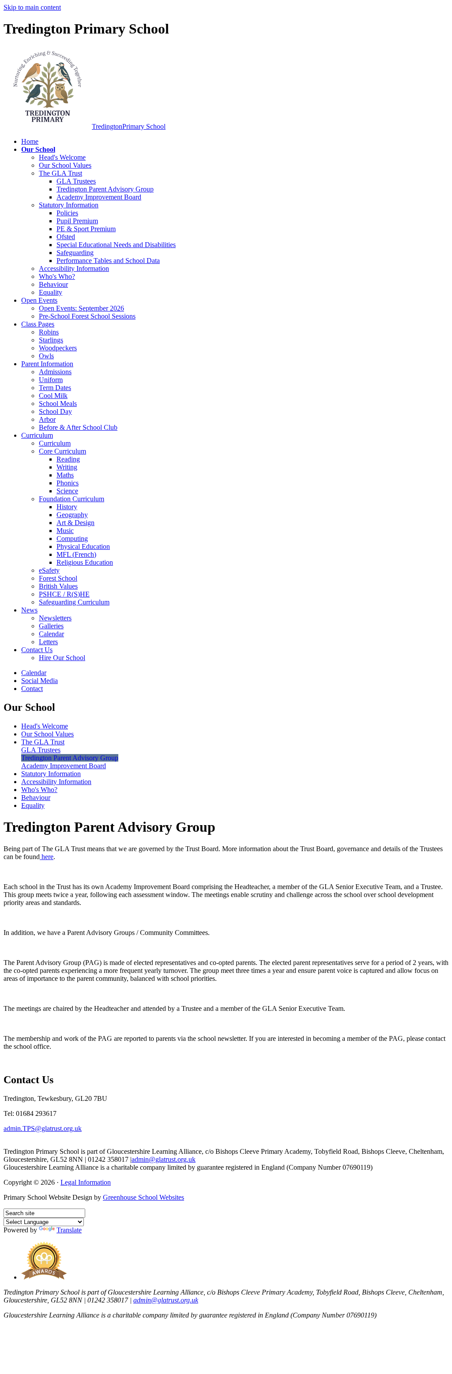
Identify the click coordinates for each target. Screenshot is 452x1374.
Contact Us (37, 649)
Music (65, 530)
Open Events (39, 300)
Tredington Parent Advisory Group (105, 189)
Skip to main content (32, 7)
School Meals (58, 403)
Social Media (39, 680)
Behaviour (53, 284)
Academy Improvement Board (98, 197)
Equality (50, 292)
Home (29, 141)
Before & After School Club (78, 427)
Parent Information (47, 364)
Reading (68, 459)
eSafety (49, 570)
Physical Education (83, 546)
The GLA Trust (60, 173)
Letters (48, 642)
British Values (58, 586)
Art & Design (75, 522)
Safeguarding (75, 252)
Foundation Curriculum (71, 499)
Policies (67, 213)
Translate (69, 1230)
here (46, 856)
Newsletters (55, 618)
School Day (55, 411)
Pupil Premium (77, 221)
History (66, 507)
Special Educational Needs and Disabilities (116, 244)
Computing (72, 538)
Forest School (58, 578)
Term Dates (55, 387)
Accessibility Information (74, 268)
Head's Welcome (62, 157)
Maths (65, 475)
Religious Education (84, 562)
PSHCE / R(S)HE (64, 594)
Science (67, 491)
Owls (46, 356)
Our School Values (65, 165)
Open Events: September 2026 (81, 308)
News (29, 610)
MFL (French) (76, 554)
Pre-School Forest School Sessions (87, 316)
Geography (72, 514)
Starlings (51, 340)
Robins (49, 332)
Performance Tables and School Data (108, 260)
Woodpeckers (58, 348)
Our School (38, 149)
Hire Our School (62, 657)
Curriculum (37, 435)
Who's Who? (57, 276)
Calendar (51, 634)
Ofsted (65, 236)
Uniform (51, 379)
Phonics (67, 483)
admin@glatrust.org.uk (164, 1159)
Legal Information (85, 1182)
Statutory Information (68, 205)
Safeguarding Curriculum (74, 602)
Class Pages (37, 324)
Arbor (47, 419)
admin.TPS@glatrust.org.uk (43, 1128)
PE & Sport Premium (86, 229)
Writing (66, 467)
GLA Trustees (76, 181)
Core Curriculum (62, 451)
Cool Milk (53, 395)
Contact (32, 688)
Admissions (55, 371)
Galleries (51, 626)
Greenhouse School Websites (143, 1197)
